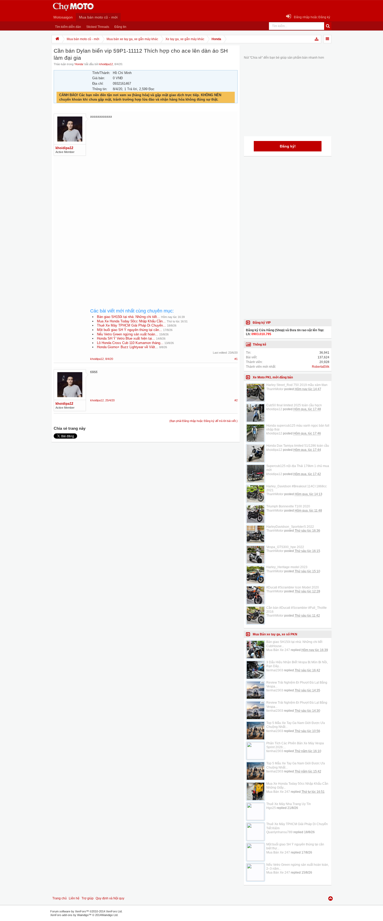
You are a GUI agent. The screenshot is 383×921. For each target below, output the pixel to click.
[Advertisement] (164, 187)
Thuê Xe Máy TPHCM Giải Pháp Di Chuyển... (131, 325)
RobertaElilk (320, 367)
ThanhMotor (274, 389)
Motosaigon (63, 17)
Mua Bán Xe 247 (278, 650)
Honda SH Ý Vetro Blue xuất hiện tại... (126, 338)
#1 (236, 358)
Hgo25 (271, 808)
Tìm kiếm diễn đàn (68, 27)
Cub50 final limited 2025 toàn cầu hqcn (294, 405)
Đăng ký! (288, 146)
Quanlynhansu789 (279, 832)
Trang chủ (59, 898)
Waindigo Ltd (109, 915)
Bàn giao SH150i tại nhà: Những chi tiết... (128, 317)
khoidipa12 (106, 64)
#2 (236, 400)
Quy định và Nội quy (110, 898)
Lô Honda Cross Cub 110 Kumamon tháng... (130, 343)
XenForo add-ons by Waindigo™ (70, 915)
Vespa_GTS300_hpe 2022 (285, 547)
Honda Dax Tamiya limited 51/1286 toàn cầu (297, 445)
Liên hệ (74, 898)
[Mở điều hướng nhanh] (317, 39)
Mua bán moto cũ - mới (98, 17)
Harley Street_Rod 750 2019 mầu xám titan (297, 385)
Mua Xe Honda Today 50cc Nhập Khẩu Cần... (131, 321)
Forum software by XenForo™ (86, 911)
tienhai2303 (274, 670)
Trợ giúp (88, 898)
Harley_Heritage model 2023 (286, 567)
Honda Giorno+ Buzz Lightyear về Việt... (127, 347)
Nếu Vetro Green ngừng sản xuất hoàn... (127, 334)
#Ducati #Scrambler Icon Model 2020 (292, 587)
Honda (79, 64)
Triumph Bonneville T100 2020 (288, 506)
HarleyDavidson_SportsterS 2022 (290, 527)
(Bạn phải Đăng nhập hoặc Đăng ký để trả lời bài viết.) (203, 420)
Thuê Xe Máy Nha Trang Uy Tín (288, 804)
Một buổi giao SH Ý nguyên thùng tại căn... (129, 330)
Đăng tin (120, 27)
